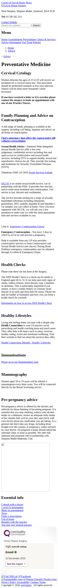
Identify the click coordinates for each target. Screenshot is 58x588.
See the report (15, 563)
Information (15, 42)
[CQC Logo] (14, 536)
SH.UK (5, 183)
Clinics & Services (46, 39)
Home (4, 39)
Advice (5, 42)
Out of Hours (18, 2)
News (29, 2)
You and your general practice (16, 525)
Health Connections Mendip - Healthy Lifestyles (26, 342)
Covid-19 (6, 2)
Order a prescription (11, 516)
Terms (42, 582)
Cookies (34, 582)
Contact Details (9, 22)
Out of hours (7, 519)
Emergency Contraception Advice (27, 226)
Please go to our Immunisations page (20, 362)
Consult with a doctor (12, 504)
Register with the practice (14, 522)
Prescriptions (29, 39)
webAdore (26, 585)
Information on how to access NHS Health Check (26, 303)
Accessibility (23, 582)
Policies (37, 42)
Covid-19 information (12, 507)
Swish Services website (41, 172)
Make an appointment (12, 510)
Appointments (15, 39)
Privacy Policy (8, 582)
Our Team (27, 42)
